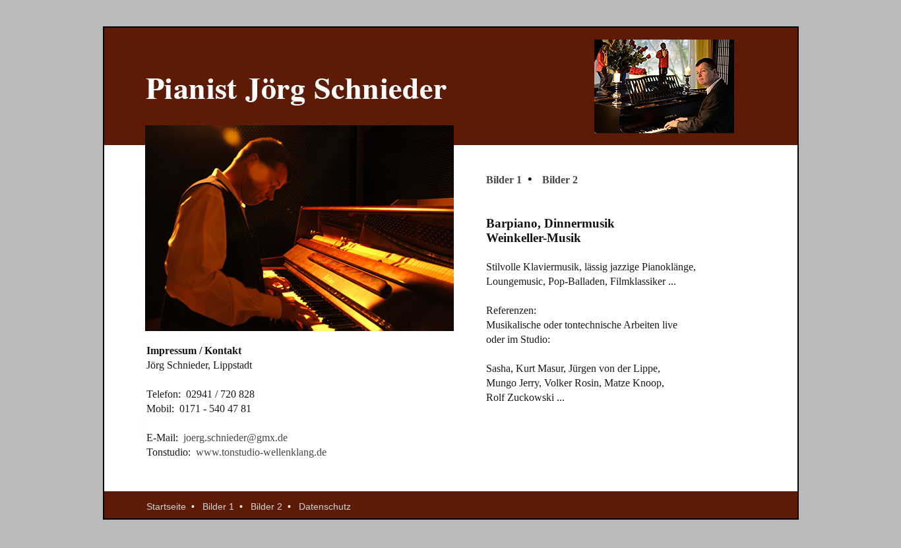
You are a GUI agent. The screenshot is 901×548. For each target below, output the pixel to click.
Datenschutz (325, 506)
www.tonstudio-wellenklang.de (261, 452)
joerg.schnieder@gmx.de (235, 437)
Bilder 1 (505, 179)
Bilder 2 (560, 179)
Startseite (167, 506)
